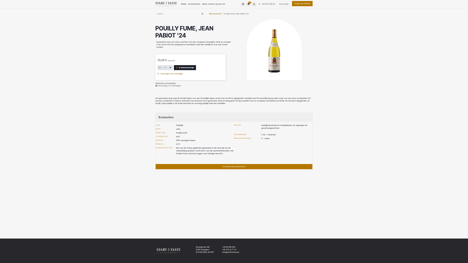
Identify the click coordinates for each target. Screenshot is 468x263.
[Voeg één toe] (170, 67)
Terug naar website (302, 3)
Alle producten (215, 14)
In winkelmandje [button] (186, 67)
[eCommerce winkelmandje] (243, 4)
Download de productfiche (234, 166)
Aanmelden (284, 4)
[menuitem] (183, 4)
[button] (254, 4)
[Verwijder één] (159, 67)
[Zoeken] (202, 13)
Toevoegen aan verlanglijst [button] (171, 73)
